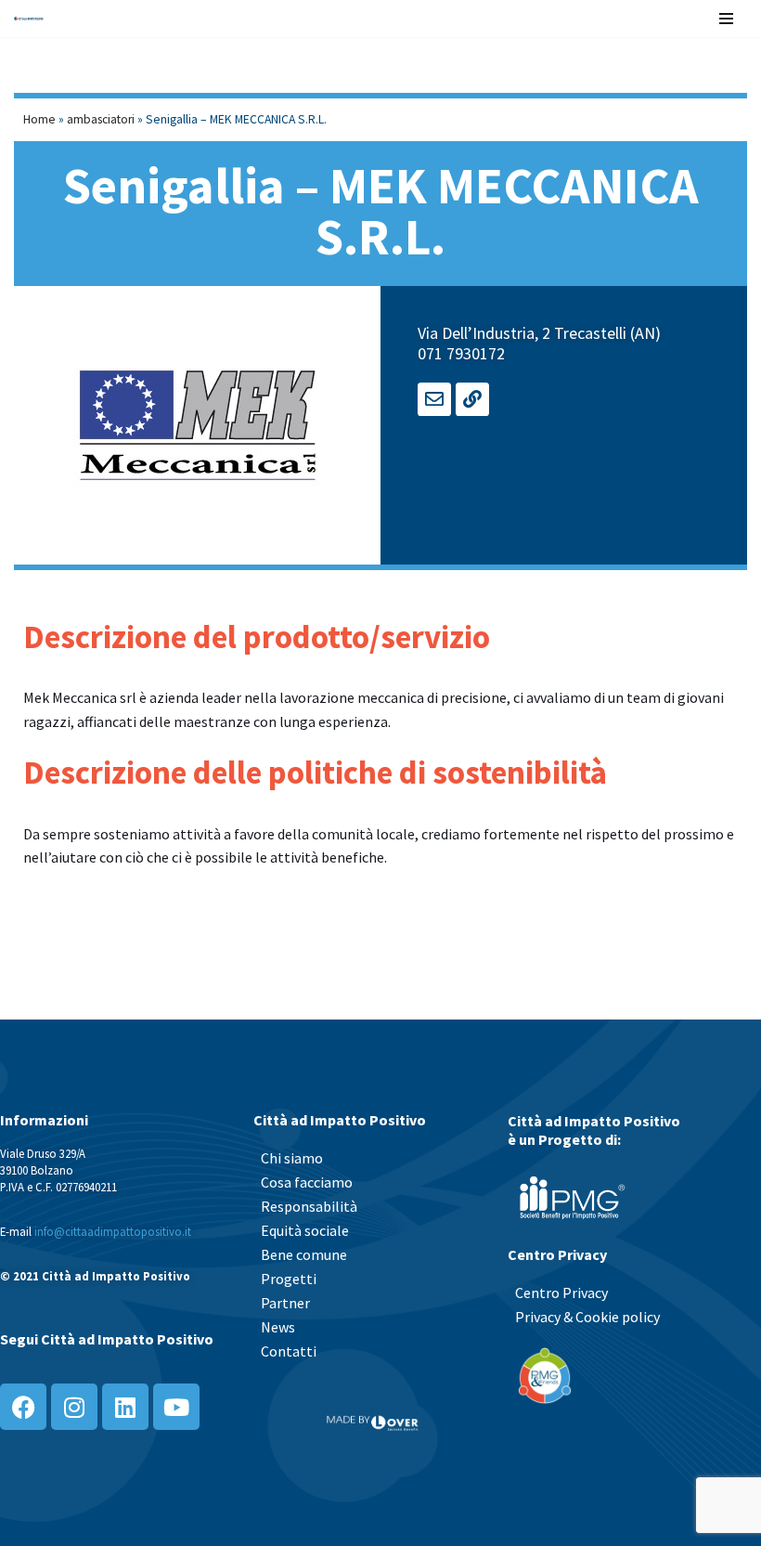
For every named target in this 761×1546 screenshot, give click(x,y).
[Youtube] (176, 1407)
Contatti (288, 1351)
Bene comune (304, 1254)
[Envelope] (434, 399)
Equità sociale (305, 1230)
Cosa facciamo (307, 1182)
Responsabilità (309, 1206)
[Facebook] (23, 1407)
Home (39, 119)
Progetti (288, 1278)
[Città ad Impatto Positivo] (29, 18)
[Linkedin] (125, 1407)
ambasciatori (101, 119)
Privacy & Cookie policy (587, 1316)
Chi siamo (292, 1158)
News (278, 1327)
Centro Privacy (561, 1292)
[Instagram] (74, 1407)
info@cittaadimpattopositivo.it (112, 1231)
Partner (285, 1302)
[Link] (472, 399)
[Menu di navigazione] (726, 18)
